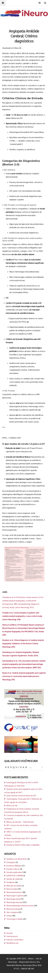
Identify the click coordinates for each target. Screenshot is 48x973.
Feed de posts (12, 936)
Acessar (9, 933)
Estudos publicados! (14, 872)
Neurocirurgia (11, 889)
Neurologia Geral (13, 899)
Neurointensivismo (14, 892)
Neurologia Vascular (14, 902)
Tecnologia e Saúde (14, 919)
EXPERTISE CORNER (14, 875)
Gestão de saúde (13, 879)
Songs (8, 916)
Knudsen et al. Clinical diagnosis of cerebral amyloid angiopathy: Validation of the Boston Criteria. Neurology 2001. (23, 643)
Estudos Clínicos (13, 869)
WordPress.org (12, 943)
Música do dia (11, 805)
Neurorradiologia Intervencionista (19, 905)
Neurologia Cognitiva (14, 896)
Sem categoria (12, 912)
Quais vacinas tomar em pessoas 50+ (21, 795)
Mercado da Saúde (13, 886)
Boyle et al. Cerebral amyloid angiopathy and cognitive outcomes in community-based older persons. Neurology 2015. (24, 676)
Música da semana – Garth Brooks (20, 822)
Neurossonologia (13, 909)
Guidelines (10, 882)
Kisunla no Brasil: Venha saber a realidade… (23, 845)
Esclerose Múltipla (13, 866)
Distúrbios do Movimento (16, 859)
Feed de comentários (14, 940)
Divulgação (10, 862)
